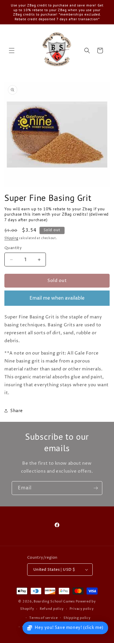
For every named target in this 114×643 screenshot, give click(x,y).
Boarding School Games (54, 601)
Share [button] (16, 411)
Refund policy (52, 609)
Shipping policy (77, 618)
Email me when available (57, 298)
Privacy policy (82, 609)
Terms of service (43, 618)
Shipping (11, 238)
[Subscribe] (95, 488)
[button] (11, 50)
